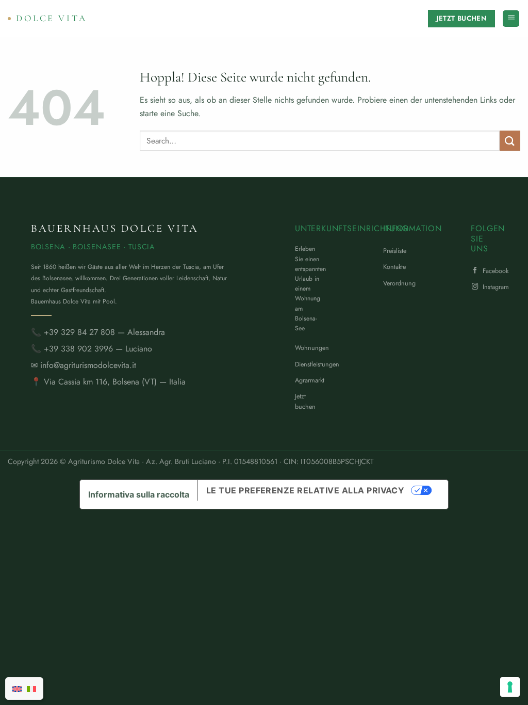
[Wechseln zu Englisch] (17, 688)
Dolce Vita (51, 18)
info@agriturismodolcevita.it (88, 365)
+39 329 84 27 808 (79, 332)
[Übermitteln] (510, 141)
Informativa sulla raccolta (138, 494)
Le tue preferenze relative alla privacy (305, 490)
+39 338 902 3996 (78, 349)
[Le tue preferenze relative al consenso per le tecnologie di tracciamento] (510, 687)
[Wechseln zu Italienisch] (31, 688)
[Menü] (511, 18)
